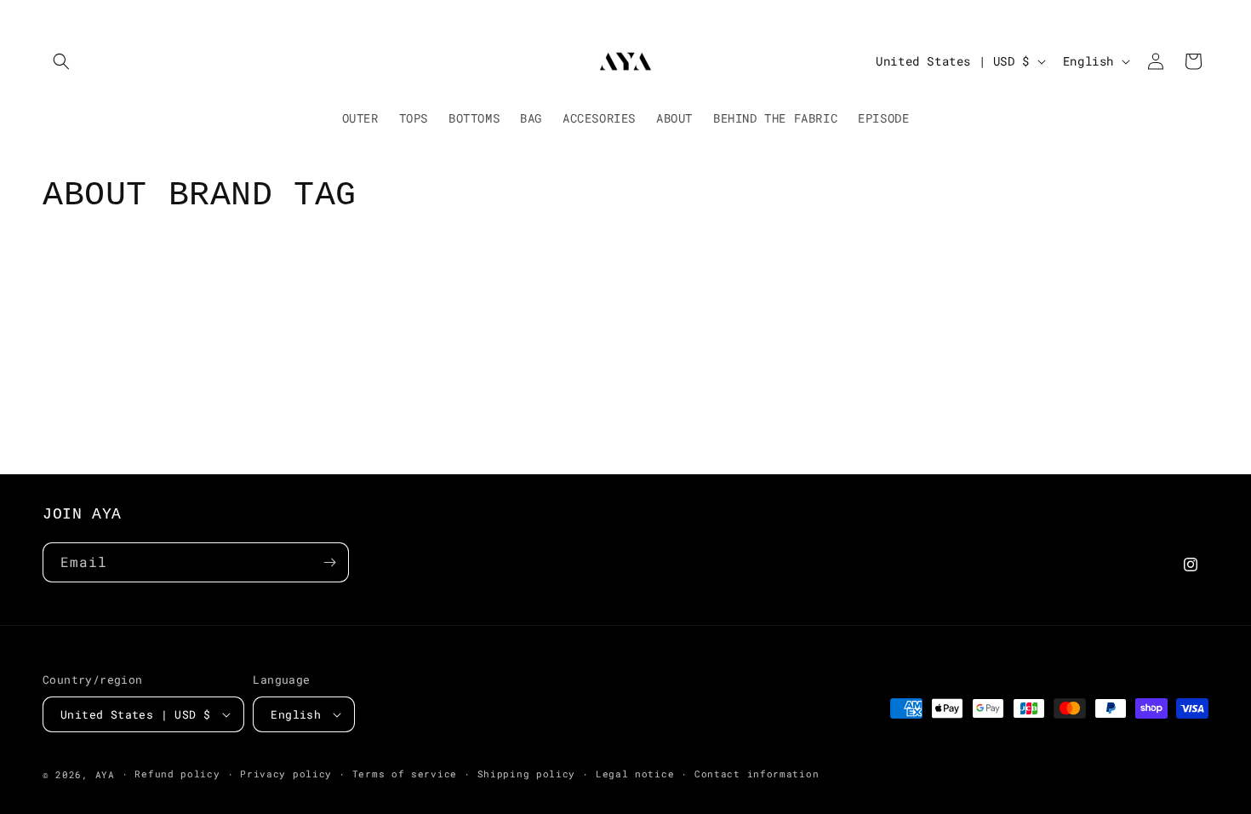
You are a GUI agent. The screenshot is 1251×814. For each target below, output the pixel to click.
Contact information (756, 773)
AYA (105, 774)
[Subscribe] (329, 562)
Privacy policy (286, 773)
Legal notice (635, 773)
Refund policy (177, 773)
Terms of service (404, 773)
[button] (61, 61)
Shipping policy (526, 773)
